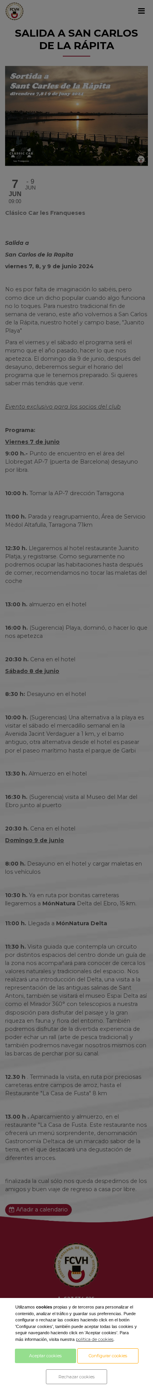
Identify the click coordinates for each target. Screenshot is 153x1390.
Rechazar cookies (76, 1376)
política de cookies (94, 1339)
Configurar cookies (108, 1355)
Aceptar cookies (45, 1355)
